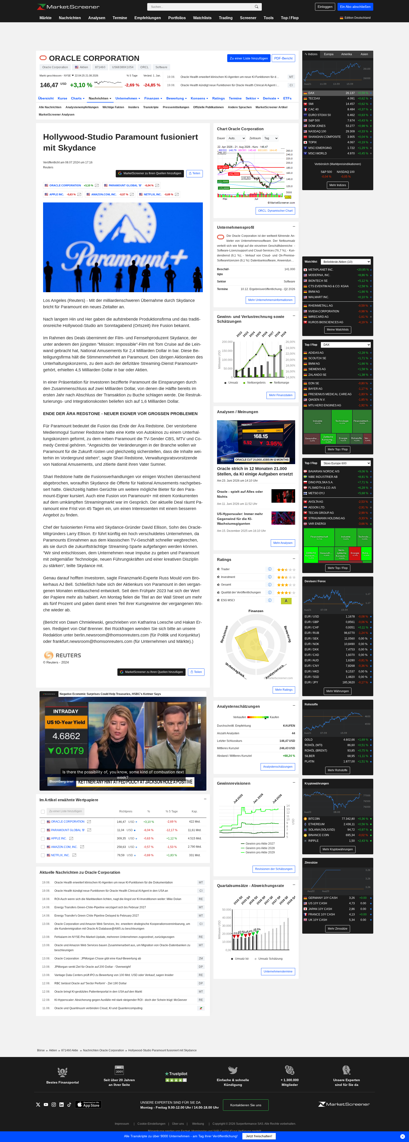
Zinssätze (311, 862)
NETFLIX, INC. (60, 855)
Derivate (270, 98)
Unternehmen (127, 98)
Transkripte (151, 107)
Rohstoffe (311, 704)
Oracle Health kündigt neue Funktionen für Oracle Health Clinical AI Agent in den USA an (230, 85)
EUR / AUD (312, 660)
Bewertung (175, 98)
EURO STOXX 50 (319, 115)
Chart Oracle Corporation (240, 129)
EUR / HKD (312, 671)
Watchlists (202, 18)
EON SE (313, 383)
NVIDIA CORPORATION (323, 311)
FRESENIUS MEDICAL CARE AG (329, 394)
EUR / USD (312, 616)
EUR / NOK (312, 644)
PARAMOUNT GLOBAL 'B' (68, 830)
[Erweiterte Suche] (256, 7)
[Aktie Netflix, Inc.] (176, 194)
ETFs (287, 98)
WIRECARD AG (318, 316)
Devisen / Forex (315, 581)
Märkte (46, 18)
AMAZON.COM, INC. (64, 847)
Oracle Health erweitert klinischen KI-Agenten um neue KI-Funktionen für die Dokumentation (230, 77)
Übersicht (46, 98)
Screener (248, 18)
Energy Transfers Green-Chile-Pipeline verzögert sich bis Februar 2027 (100, 907)
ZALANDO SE (317, 374)
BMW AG (314, 291)
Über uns (178, 1123)
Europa (328, 54)
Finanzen (152, 98)
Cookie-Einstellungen (151, 1123)
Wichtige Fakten (113, 107)
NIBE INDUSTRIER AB (323, 477)
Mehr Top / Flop (338, 449)
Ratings (218, 98)
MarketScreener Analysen (56, 114)
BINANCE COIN (318, 835)
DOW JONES (316, 126)
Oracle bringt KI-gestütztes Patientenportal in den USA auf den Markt (98, 991)
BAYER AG (315, 388)
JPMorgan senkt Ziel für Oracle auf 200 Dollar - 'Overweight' (92, 966)
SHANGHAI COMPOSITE (324, 137)
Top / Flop (290, 18)
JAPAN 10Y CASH (320, 909)
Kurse (62, 98)
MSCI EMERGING (320, 148)
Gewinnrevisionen (234, 783)
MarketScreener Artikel (271, 107)
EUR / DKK (312, 649)
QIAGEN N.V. (316, 399)
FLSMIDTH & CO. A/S (322, 487)
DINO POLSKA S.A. (320, 482)
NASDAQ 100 (317, 131)
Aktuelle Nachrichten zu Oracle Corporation (80, 872)
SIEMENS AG (317, 369)
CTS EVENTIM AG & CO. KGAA (328, 286)
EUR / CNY (312, 665)
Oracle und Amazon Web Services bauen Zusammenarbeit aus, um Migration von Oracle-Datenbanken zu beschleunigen (122, 948)
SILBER (310, 756)
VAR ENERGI (317, 523)
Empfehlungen (147, 18)
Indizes (312, 54)
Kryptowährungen (317, 783)
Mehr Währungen (337, 691)
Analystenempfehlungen (82, 107)
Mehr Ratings (284, 689)
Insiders (133, 107)
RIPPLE (313, 840)
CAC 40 (313, 109)
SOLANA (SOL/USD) (321, 829)
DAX (311, 93)
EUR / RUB (312, 633)
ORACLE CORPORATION (67, 821)
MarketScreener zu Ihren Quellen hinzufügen (152, 173)
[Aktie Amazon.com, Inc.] (131, 194)
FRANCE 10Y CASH (321, 914)
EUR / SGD (312, 677)
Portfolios (177, 18)
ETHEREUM (316, 824)
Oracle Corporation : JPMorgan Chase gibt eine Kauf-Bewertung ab (97, 958)
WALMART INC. (318, 297)
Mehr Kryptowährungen (338, 849)
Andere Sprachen (240, 107)
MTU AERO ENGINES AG (324, 405)
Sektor (251, 98)
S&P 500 (314, 120)
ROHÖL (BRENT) (316, 750)
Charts (77, 98)
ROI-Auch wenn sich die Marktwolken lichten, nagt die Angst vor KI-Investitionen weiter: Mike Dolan (117, 899)
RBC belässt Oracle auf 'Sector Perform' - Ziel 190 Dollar (90, 983)
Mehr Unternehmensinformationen (270, 300)
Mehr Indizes (337, 185)
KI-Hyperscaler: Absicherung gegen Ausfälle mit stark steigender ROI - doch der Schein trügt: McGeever (120, 1000)
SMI (310, 104)
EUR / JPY (311, 682)
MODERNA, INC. (319, 275)
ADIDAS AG (316, 352)
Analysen (96, 18)
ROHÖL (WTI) (313, 745)
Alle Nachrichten (50, 107)
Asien (364, 54)
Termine (120, 18)
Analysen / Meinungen (237, 412)
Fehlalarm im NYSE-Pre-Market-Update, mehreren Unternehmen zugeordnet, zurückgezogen (114, 937)
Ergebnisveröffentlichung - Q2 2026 (272, 289)
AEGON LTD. (316, 507)
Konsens (198, 98)
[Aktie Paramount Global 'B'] (156, 185)
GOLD (309, 739)
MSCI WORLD (317, 153)
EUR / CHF (312, 627)
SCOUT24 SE (317, 358)
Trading (226, 18)
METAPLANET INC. (320, 269)
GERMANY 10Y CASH (323, 898)
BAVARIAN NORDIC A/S (323, 471)
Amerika (346, 54)
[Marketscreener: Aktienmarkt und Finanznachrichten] (68, 6)
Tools (269, 18)
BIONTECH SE (318, 280)
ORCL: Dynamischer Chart (275, 210)
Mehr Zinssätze (337, 928)
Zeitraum (255, 138)
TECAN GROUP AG (321, 513)
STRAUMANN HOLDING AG (326, 518)
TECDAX (314, 98)
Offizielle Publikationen (208, 107)
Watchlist (311, 261)
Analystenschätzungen (238, 706)
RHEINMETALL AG (320, 305)
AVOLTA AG (315, 501)
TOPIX (312, 142)
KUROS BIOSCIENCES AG (325, 322)
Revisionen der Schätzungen (274, 869)
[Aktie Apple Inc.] (78, 194)
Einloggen (325, 7)
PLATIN (309, 761)
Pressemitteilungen (176, 107)
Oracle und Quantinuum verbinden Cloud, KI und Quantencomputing (98, 1008)
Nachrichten (70, 18)
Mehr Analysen (283, 543)
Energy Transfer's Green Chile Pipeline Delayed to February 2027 (96, 915)
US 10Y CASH (317, 903)
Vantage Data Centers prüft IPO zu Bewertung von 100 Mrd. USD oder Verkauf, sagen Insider (113, 975)
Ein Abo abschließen (355, 7)
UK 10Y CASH (317, 920)
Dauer (221, 138)
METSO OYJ (316, 493)
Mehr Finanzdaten (281, 395)
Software (289, 281)
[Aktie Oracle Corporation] (96, 185)
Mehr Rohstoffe (337, 770)
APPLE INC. (59, 838)
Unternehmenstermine (278, 971)
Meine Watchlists (338, 329)
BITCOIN (314, 818)
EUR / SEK (312, 638)
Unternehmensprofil (235, 227)
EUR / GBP (312, 622)
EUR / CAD (312, 655)
